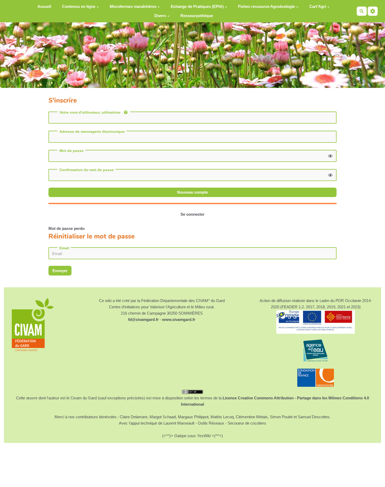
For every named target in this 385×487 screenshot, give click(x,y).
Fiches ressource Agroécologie (266, 6)
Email (64, 248)
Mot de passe (71, 150)
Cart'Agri (317, 6)
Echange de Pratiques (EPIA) (197, 6)
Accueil (44, 6)
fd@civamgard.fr (143, 319)
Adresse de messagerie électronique (92, 131)
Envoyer (60, 270)
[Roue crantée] (373, 11)
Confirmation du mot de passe (86, 170)
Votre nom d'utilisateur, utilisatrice (90, 112)
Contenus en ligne (78, 6)
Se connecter (192, 214)
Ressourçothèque (196, 15)
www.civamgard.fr (178, 319)
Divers (160, 15)
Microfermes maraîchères (133, 6)
